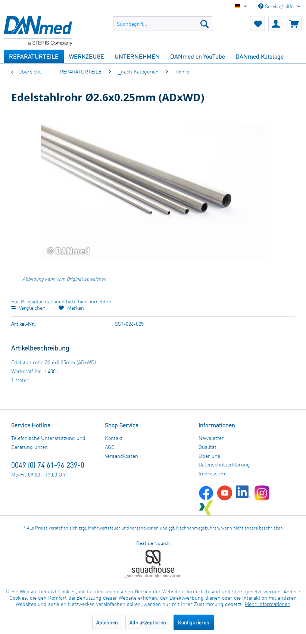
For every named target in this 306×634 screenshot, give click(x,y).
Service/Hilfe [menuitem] (279, 6)
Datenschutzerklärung (224, 464)
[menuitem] (163, 23)
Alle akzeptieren (147, 622)
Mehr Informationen (267, 604)
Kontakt (114, 438)
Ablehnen (107, 622)
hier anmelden (94, 301)
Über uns (209, 456)
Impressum (212, 473)
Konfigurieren (193, 622)
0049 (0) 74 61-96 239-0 (47, 464)
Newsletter (211, 438)
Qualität (207, 447)
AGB (110, 447)
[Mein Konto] (275, 23)
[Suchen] (204, 23)
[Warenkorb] (294, 23)
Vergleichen (32, 307)
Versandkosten (121, 456)
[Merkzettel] (257, 23)
